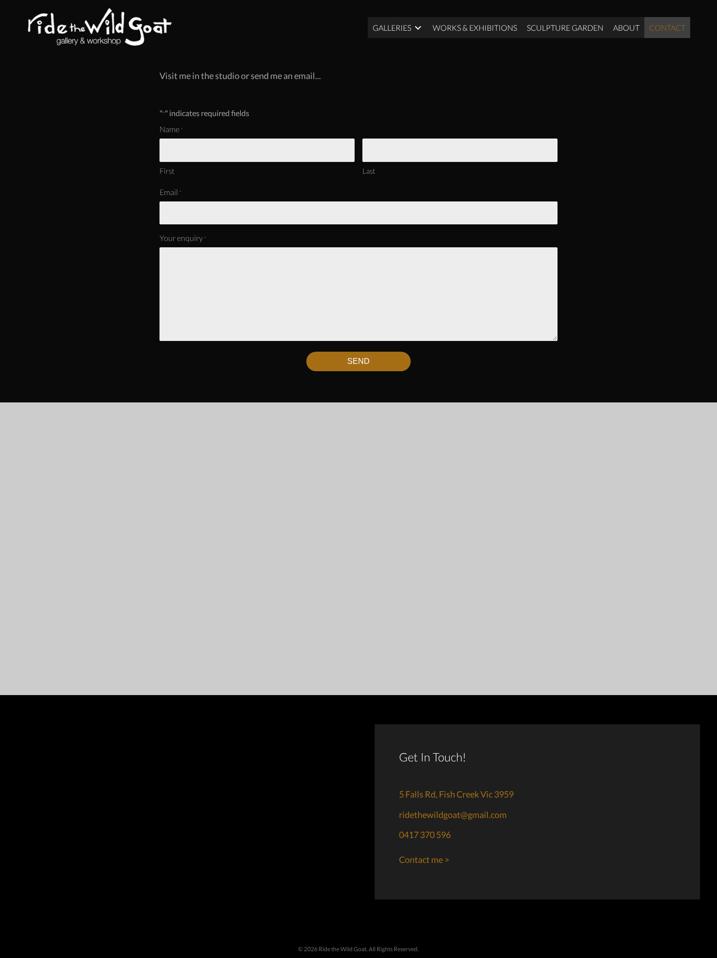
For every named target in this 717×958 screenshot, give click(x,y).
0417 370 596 (425, 834)
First (166, 170)
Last (368, 170)
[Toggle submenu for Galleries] (418, 27)
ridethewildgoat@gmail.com (453, 814)
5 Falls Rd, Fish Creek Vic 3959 (456, 794)
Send (358, 361)
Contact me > (424, 859)
